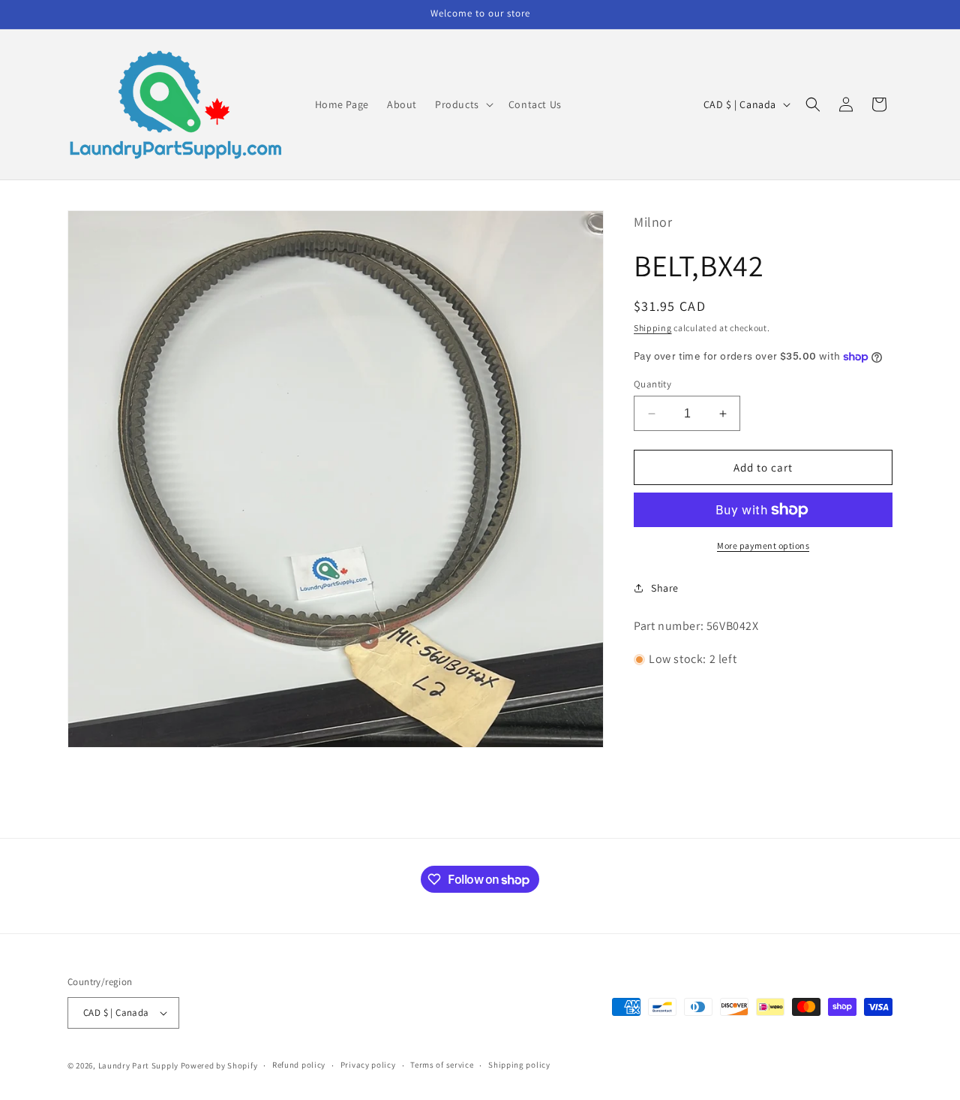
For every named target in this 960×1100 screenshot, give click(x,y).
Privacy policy (368, 1064)
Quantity (652, 384)
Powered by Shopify (219, 1065)
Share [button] (665, 588)
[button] (463, 104)
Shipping (653, 327)
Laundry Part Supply (139, 1065)
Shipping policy (519, 1064)
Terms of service (441, 1064)
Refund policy (299, 1064)
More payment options (763, 545)
